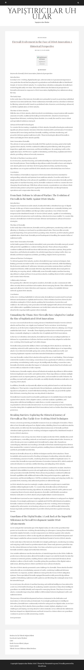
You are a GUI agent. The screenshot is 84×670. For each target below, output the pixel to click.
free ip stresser (15, 618)
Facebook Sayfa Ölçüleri (18, 638)
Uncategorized (42, 37)
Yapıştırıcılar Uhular (42, 14)
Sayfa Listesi (14, 646)
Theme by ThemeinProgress (47, 663)
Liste (11, 641)
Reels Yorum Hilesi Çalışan (19, 643)
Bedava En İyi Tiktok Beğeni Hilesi (22, 635)
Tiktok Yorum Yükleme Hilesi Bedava (23, 648)
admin (47, 50)
